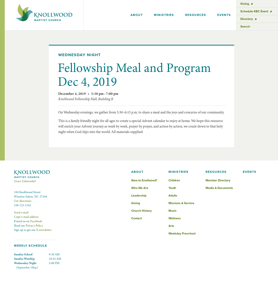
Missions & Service (181, 203)
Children (174, 180)
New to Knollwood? (144, 180)
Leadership (138, 195)
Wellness (175, 218)
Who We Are (139, 188)
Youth (172, 188)
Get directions (22, 201)
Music (173, 211)
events (224, 15)
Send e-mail (21, 212)
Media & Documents (219, 188)
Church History (141, 211)
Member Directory (218, 180)
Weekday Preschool (182, 233)
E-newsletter (44, 230)
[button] (136, 15)
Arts (171, 226)
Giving (135, 203)
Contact (136, 218)
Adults (173, 195)
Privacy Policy (34, 225)
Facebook (36, 221)
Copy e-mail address (26, 217)
